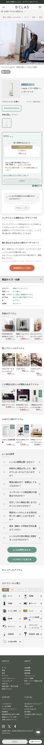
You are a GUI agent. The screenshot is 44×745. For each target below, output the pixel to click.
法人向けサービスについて (33, 704)
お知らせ (5, 683)
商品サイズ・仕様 (11, 279)
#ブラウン (16, 300)
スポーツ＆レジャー (34, 590)
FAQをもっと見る (22, 208)
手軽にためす (28, 706)
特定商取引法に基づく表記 (11, 714)
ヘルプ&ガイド (7, 704)
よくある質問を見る (20, 550)
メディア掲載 (28, 678)
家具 (33, 17)
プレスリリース (29, 676)
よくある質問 (6, 706)
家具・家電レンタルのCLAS (12, 17)
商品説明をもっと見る (22, 268)
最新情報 (27, 673)
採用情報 (27, 670)
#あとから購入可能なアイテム (23, 297)
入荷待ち (22, 181)
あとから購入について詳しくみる (15, 175)
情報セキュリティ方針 (9, 717)
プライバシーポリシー (9, 709)
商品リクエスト (7, 689)
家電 (5, 590)
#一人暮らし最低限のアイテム (23, 294)
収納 (40, 17)
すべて (26, 17)
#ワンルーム (17, 303)
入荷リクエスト (35, 742)
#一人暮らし (17, 291)
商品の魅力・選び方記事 (10, 686)
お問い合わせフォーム (9, 719)
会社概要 (27, 668)
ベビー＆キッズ (7, 681)
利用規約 (5, 712)
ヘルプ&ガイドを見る (20, 559)
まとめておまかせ (30, 709)
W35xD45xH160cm (11, 108)
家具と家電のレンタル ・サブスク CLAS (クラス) (22, 2)
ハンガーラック (23, 288)
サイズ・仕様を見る (33, 102)
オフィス (21, 590)
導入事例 (27, 712)
